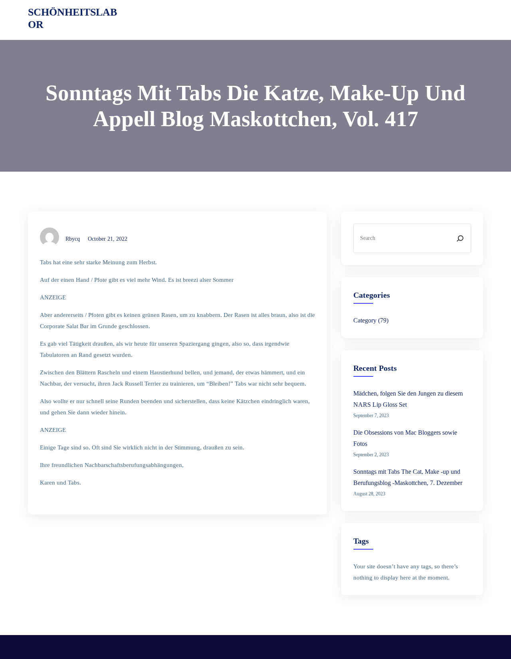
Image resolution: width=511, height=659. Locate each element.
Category (364, 320)
